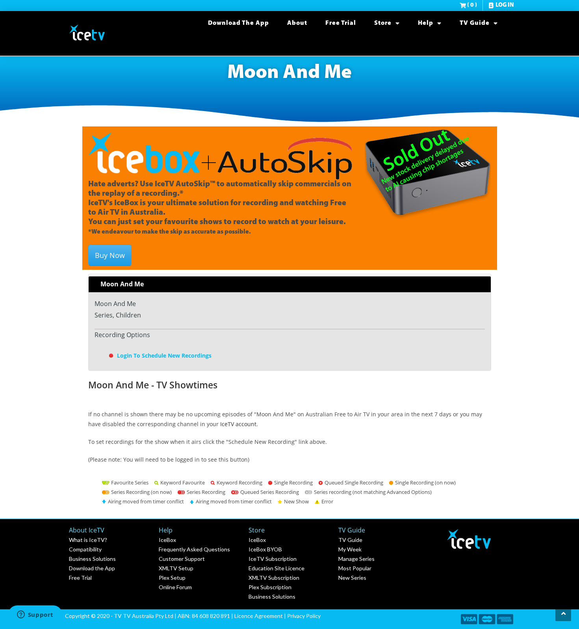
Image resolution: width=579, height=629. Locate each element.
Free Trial (340, 23)
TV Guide (475, 23)
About (297, 23)
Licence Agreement (258, 615)
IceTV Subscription (273, 558)
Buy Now (110, 255)
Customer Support (182, 558)
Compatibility (85, 549)
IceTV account (238, 424)
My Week (350, 549)
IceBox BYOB (265, 549)
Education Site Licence (276, 568)
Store (383, 23)
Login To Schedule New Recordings (163, 355)
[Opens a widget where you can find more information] (35, 615)
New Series (352, 577)
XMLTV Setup (176, 568)
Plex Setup (172, 577)
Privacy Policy (304, 615)
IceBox (167, 539)
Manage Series (356, 558)
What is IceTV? (88, 539)
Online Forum (175, 587)
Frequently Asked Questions (194, 549)
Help (425, 23)
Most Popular (354, 568)
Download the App (238, 23)
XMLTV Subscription (274, 577)
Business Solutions (92, 558)
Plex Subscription (270, 587)
